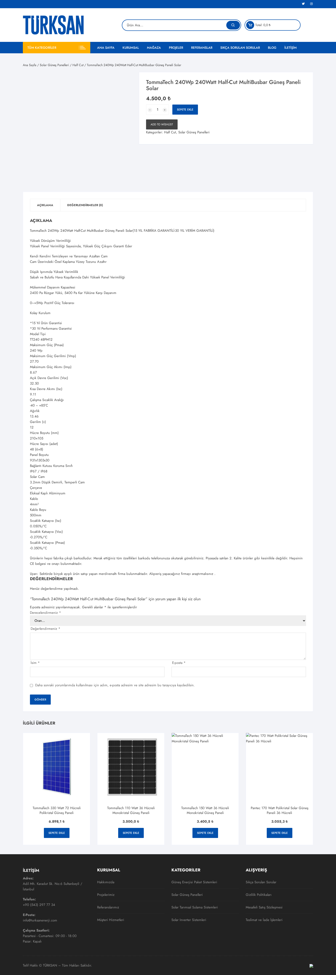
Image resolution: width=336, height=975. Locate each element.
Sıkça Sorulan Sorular (240, 47)
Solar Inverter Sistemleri (188, 919)
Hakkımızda (105, 882)
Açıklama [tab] (45, 205)
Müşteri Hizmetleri (110, 919)
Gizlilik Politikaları (259, 894)
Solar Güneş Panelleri (54, 65)
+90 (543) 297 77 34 (39, 904)
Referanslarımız (108, 907)
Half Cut (77, 65)
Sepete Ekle (185, 110)
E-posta (179, 662)
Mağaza (154, 47)
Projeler (176, 47)
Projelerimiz (106, 894)
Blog (272, 47)
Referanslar (201, 47)
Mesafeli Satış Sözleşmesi (264, 907)
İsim (35, 662)
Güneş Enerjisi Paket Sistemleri (194, 882)
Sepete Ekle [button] (56, 833)
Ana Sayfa (106, 47)
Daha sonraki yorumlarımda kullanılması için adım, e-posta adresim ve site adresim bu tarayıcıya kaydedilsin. (115, 685)
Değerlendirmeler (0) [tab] (85, 205)
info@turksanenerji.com (40, 920)
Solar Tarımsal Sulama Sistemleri (194, 907)
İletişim (290, 47)
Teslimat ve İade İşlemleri (264, 919)
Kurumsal (131, 47)
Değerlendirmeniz (45, 628)
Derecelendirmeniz (45, 612)
